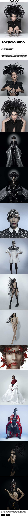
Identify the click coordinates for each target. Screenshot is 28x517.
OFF (7, 514)
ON (3, 514)
